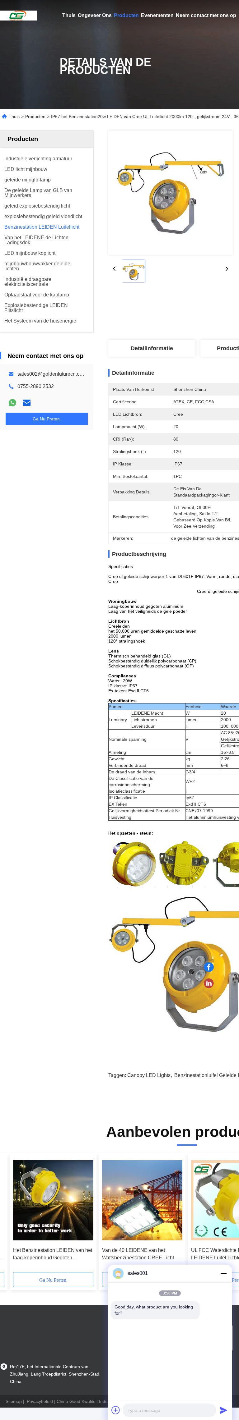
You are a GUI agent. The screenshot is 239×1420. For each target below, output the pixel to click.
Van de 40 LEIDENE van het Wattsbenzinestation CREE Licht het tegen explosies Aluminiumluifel (142, 1255)
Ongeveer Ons (95, 15)
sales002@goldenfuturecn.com (51, 374)
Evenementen (157, 15)
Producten (126, 15)
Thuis (69, 15)
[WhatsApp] (12, 403)
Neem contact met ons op (206, 15)
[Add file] (115, 1410)
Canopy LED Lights (149, 1075)
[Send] (223, 1410)
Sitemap (14, 1401)
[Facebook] (208, 967)
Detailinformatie (152, 348)
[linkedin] (208, 983)
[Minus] (223, 1273)
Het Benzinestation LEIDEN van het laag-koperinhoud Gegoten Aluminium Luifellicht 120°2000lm (52, 1255)
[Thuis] (18, 15)
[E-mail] (27, 403)
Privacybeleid (40, 1401)
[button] (41, 1215)
